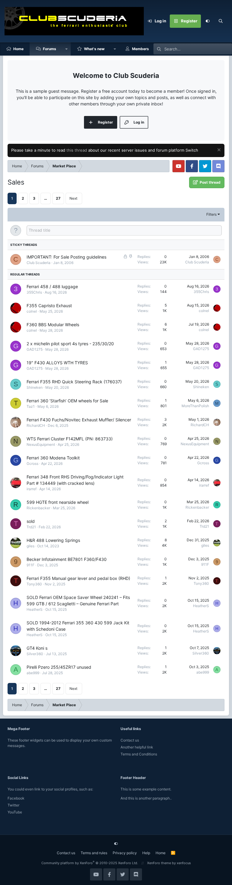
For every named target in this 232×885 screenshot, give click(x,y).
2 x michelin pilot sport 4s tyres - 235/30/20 (70, 343)
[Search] (220, 21)
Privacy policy (125, 853)
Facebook (16, 798)
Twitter (13, 805)
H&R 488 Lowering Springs (53, 540)
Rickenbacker (38, 508)
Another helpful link (137, 747)
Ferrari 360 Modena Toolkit (53, 457)
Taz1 (31, 406)
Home (18, 49)
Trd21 (31, 527)
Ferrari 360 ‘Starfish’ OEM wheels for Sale (67, 400)
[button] (66, 49)
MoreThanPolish (195, 406)
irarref (32, 489)
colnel (32, 311)
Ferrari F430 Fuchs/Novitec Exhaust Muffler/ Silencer (79, 419)
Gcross (32, 463)
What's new (94, 49)
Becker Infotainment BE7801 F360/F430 (67, 559)
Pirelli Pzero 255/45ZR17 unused (59, 667)
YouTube (15, 812)
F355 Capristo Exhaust (49, 305)
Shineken (35, 387)
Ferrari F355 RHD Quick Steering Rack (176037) (74, 381)
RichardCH (36, 425)
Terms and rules (94, 853)
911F (30, 565)
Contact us (130, 740)
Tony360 (34, 584)
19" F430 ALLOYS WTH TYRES (57, 362)
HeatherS (35, 609)
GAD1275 (35, 349)
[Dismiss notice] (218, 150)
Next (73, 198)
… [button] (45, 198)
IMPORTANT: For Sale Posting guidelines (66, 256)
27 (58, 198)
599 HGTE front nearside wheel (58, 502)
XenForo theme (159, 863)
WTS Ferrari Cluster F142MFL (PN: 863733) (70, 438)
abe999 (33, 673)
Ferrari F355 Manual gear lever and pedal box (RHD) (78, 578)
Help (146, 853)
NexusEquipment (41, 444)
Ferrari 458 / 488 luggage (52, 286)
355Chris (34, 292)
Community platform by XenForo (89, 863)
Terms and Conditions (139, 754)
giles (30, 546)
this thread (76, 150)
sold (31, 521)
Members (140, 49)
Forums (49, 49)
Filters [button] (211, 214)
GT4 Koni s (37, 648)
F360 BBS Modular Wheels (53, 324)
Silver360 (35, 654)
